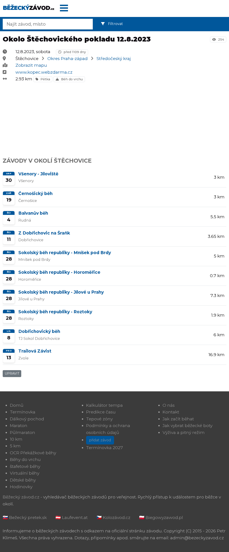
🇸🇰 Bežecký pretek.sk (25, 517)
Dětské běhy (23, 480)
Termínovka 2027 (104, 447)
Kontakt (171, 412)
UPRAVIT (12, 373)
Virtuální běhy (24, 473)
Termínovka (22, 412)
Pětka (45, 79)
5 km (15, 445)
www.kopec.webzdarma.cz (43, 72)
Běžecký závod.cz (21, 497)
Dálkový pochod (27, 418)
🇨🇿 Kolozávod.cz (113, 517)
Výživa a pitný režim (184, 432)
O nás (169, 405)
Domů (16, 405)
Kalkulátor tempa (104, 405)
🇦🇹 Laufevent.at (71, 517)
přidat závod (100, 440)
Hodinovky (21, 486)
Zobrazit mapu (31, 65)
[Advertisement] (114, 117)
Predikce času (101, 412)
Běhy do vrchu (25, 459)
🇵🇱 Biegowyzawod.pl (161, 517)
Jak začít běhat (178, 418)
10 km (16, 439)
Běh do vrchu (71, 79)
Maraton (18, 425)
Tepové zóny (99, 418)
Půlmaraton (22, 432)
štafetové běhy (25, 466)
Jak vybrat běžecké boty (187, 425)
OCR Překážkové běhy (33, 452)
